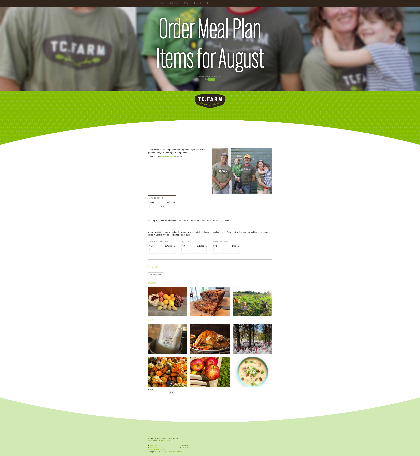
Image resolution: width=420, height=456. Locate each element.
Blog (163, 3)
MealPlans (211, 79)
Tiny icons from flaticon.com (156, 449)
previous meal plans (169, 156)
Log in (208, 3)
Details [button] (161, 206)
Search (150, 389)
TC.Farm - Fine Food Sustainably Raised (210, 101)
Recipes (174, 3)
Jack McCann (217, 77)
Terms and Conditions (175, 452)
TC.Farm (151, 3)
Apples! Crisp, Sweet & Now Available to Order (190, 358)
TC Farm (163, 452)
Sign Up (197, 3)
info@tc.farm (153, 445)
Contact (187, 3)
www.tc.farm (153, 447)
